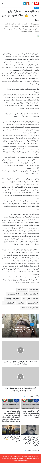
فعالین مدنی (32, 303)
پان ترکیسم (21, 289)
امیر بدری (33, 289)
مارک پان (20, 303)
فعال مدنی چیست (12, 298)
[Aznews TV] (31, 3)
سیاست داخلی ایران (30, 298)
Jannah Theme (7, 456)
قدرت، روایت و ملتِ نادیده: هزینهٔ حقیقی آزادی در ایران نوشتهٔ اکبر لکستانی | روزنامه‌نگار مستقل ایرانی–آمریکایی (31, 441)
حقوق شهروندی (13, 294)
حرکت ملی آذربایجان (30, 294)
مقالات (36, 8)
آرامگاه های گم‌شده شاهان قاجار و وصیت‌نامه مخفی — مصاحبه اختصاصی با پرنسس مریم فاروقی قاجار (21, 330)
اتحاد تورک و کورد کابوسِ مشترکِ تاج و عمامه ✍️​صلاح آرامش (11, 439)
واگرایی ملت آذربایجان (29, 307)
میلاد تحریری (8, 303)
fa (32, 324)
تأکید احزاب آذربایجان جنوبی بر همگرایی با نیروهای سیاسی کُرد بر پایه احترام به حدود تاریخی (30, 414)
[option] (20, 326)
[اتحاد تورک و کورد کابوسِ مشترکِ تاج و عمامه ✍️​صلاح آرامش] (11, 430)
